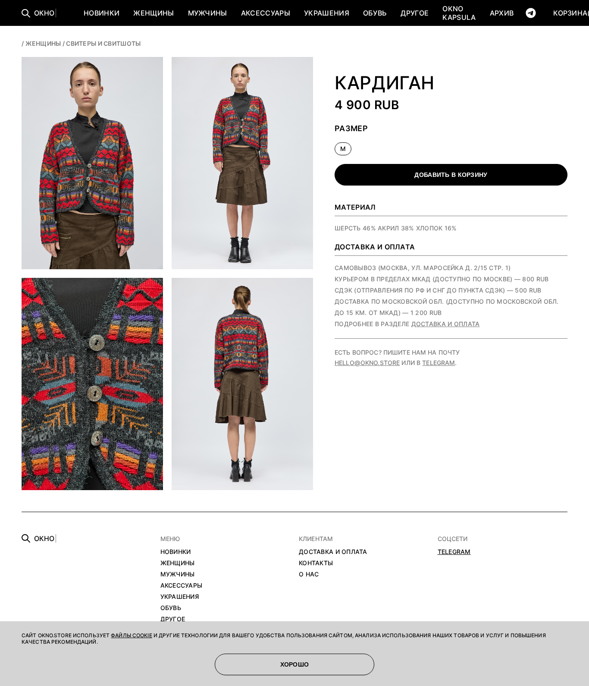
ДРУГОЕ (415, 13)
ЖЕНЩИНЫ (153, 13)
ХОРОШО (294, 664)
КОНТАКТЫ (316, 562)
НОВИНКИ (101, 13)
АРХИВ (502, 13)
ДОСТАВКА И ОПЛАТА (333, 551)
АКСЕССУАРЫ (265, 13)
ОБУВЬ (375, 13)
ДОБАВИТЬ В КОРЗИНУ (450, 174)
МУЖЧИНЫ (207, 13)
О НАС (309, 574)
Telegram (438, 362)
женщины (43, 43)
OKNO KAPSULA (459, 13)
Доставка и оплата (445, 323)
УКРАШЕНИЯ (326, 13)
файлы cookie (131, 635)
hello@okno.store (367, 362)
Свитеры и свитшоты (103, 43)
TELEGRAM (454, 551)
